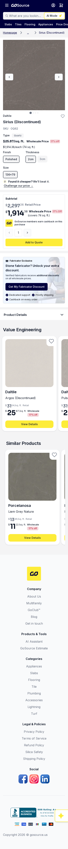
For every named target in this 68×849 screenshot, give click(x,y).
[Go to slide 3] (35, 113)
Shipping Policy (34, 759)
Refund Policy (34, 745)
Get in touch (34, 623)
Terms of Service (34, 738)
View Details (29, 424)
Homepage (10, 32)
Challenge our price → (18, 185)
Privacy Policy (34, 732)
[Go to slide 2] (33, 113)
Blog (34, 617)
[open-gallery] (34, 75)
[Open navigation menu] (7, 5)
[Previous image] (9, 77)
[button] (28, 32)
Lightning (34, 707)
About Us (34, 596)
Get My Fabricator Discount (26, 286)
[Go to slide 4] (38, 113)
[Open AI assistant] (61, 816)
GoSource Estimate (34, 648)
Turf (34, 713)
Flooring (34, 680)
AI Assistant (34, 641)
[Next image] (59, 77)
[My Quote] (61, 5)
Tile (34, 686)
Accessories (34, 700)
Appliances (34, 666)
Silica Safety (34, 752)
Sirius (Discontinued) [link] (52, 32)
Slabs (34, 673)
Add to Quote (34, 242)
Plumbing (34, 693)
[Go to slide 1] (30, 113)
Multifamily (34, 603)
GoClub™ (34, 610)
